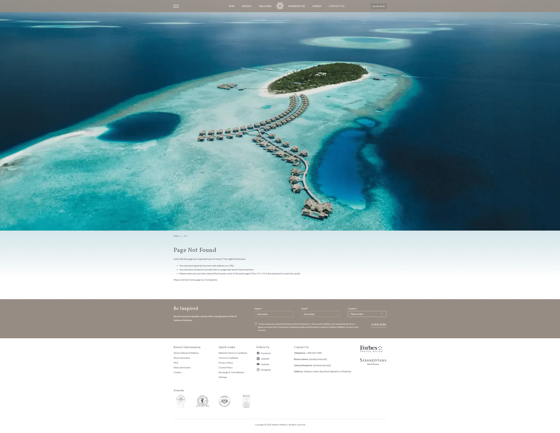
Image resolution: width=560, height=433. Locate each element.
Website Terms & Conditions (233, 352)
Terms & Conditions (228, 357)
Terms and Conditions (322, 324)
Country (353, 308)
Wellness (265, 6)
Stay (232, 6)
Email (304, 308)
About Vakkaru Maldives (186, 352)
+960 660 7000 (314, 352)
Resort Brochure (182, 357)
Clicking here (210, 279)
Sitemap (223, 377)
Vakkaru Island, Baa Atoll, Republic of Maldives (327, 371)
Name (258, 308)
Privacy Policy (292, 324)
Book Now (378, 6)
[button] (176, 6)
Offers (317, 6)
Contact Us (337, 6)
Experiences (296, 6)
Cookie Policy (226, 367)
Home (176, 236)
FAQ (176, 362)
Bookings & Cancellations (231, 372)
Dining (247, 6)
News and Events (182, 367)
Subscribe (378, 325)
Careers (177, 372)
